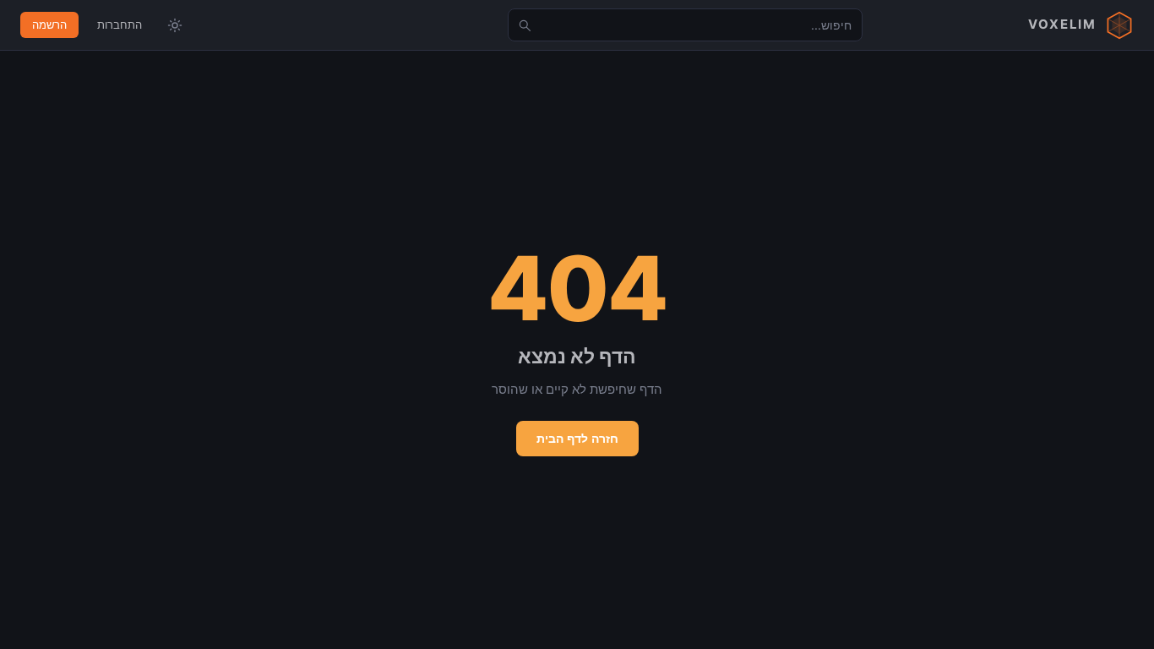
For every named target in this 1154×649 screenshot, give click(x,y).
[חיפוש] (524, 25)
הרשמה (49, 24)
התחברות (119, 24)
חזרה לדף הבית (577, 438)
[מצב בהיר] (175, 25)
